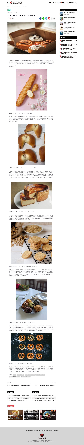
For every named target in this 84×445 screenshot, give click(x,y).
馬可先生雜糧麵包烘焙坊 (14, 376)
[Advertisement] (68, 67)
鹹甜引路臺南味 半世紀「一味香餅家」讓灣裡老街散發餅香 (21, 398)
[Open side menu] (7, 2)
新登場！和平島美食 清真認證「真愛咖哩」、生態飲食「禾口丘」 (48, 400)
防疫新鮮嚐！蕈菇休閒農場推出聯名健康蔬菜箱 (19, 385)
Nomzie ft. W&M (25, 376)
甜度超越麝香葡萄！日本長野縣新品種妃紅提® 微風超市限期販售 (48, 395)
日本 (53, 2)
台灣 (50, 2)
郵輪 (63, 2)
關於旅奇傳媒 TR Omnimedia (33, 430)
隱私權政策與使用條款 (47, 430)
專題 (66, 2)
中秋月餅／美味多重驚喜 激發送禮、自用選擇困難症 (45, 398)
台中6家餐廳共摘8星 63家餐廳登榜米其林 (18, 400)
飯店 (60, 2)
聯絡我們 (56, 430)
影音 (73, 2)
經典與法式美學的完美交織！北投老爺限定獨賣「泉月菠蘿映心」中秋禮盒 (25, 395)
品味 (70, 2)
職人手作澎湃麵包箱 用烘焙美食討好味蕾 (45, 385)
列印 (54, 18)
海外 (56, 2)
